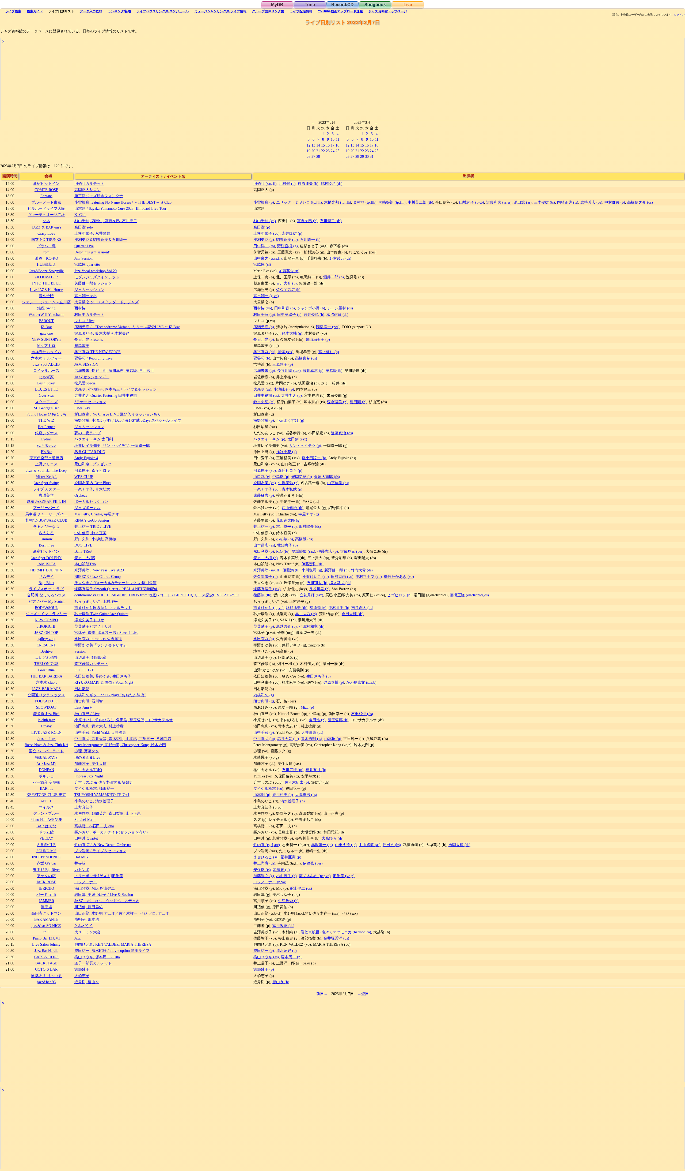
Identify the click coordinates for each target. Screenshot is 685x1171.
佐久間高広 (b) (288, 289)
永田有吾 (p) (263, 639)
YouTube (340, 11)
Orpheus (80, 495)
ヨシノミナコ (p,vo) (269, 882)
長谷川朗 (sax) (289, 370)
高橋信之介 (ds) (640, 202)
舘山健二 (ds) (301, 888)
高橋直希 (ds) (306, 358)
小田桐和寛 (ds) (312, 626)
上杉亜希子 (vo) (266, 233)
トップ (387, 11)
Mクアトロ (46, 345)
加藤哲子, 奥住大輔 (90, 763)
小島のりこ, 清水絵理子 (94, 801)
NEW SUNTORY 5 (46, 339)
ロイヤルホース (46, 370)
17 (332, 145)
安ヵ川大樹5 (84, 558)
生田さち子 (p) (318, 676)
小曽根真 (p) (263, 202)
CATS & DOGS (46, 957)
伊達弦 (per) (313, 863)
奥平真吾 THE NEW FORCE (97, 352)
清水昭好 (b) (286, 950)
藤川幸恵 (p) (313, 370)
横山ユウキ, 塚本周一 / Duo (97, 957)
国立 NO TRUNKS (46, 239)
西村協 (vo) (262, 308)
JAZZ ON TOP (46, 632)
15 (323, 145)
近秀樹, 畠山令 (86, 982)
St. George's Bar (46, 408)
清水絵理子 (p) (292, 801)
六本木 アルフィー (46, 358)
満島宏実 (81, 345)
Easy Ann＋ (83, 707)
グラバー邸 (46, 246)
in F (46, 932)
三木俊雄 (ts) (544, 202)
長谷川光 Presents (88, 339)
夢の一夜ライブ (87, 433)
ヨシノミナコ (85, 882)
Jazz (77, 938)
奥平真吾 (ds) (264, 352)
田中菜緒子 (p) (289, 314)
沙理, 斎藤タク (86, 751)
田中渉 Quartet (86, 838)
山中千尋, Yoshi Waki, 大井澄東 (100, 732)
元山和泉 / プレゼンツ (92, 464)
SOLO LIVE (84, 670)
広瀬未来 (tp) (264, 370)
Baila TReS (83, 551)
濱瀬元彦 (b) (263, 327)
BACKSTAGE (46, 963)
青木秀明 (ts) (311, 738)
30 (367, 156)
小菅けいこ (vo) (316, 576)
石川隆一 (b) (310, 239)
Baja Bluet (46, 583)
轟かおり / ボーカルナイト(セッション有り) (111, 832)
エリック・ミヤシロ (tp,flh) (299, 202)
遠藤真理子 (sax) (267, 589)
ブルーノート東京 (46, 202)
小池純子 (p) (283, 389)
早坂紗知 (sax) (303, 551)
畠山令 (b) (280, 982)
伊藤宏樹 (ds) (313, 564)
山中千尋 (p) (263, 732)
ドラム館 (46, 832)
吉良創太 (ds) (362, 607)
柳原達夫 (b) (308, 183)
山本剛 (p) (261, 794)
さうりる (46, 533)
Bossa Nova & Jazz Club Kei (46, 745)
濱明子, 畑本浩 (86, 919)
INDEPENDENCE (46, 857)
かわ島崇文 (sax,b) (361, 682)
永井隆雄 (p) (292, 233)
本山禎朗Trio (85, 564)
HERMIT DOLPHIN (46, 570)
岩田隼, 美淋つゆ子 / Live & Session (103, 894)
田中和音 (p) (284, 308)
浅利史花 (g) (263, 239)
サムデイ (46, 576)
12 (308, 145)
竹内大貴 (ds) (362, 570)
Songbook (375, 4)
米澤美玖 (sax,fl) (266, 570)
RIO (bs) (283, 551)
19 (308, 151)
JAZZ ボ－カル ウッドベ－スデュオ (106, 901)
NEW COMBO (46, 620)
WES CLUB (83, 476)
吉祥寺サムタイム (46, 352)
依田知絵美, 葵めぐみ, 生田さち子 (102, 676)
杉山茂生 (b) (286, 876)
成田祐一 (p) (263, 950)
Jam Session (83, 258)
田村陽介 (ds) (310, 526)
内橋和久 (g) (263, 695)
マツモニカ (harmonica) (352, 932)
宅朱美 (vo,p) (344, 876)
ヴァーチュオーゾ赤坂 (46, 214)
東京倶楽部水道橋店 (46, 458)
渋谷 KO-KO (46, 258)
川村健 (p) (287, 183)
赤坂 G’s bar (46, 863)
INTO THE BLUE (46, 283)
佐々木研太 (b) (297, 782)
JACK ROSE (46, 882)
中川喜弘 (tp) (264, 738)
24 (332, 151)
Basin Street (46, 383)
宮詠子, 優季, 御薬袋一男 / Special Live (106, 632)
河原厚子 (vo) (264, 470)
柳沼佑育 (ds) (337, 314)
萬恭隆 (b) (334, 370)
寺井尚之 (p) (291, 395)
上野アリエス (46, 464)
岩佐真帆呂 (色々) (316, 932)
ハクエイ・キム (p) (269, 439)
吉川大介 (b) (286, 283)
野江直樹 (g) (287, 246)
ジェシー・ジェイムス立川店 (46, 302)
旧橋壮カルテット (89, 183)
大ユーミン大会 (87, 932)
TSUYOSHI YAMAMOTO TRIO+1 (102, 794)
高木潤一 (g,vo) (266, 296)
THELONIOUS (46, 663)
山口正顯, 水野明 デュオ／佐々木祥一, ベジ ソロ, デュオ (121, 913)
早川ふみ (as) (306, 614)
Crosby (46, 726)
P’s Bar (46, 452)
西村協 (80, 308)
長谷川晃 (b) (319, 589)
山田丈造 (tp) (346, 845)
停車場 (46, 907)
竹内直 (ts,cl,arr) (266, 845)
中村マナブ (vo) (369, 576)
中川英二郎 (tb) (420, 202)
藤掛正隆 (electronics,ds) (469, 595)
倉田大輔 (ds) (353, 614)
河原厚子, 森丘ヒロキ (92, 470)
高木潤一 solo (85, 296)
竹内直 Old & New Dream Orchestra (102, 845)
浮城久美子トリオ (89, 620)
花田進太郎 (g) (288, 520)
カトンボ (81, 869)
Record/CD (342, 4)
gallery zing (46, 639)
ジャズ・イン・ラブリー (46, 614)
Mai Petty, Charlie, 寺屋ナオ (96, 514)
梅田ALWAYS (46, 757)
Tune (310, 4)
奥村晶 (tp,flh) (364, 202)
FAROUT (46, 321)
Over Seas (46, 395)
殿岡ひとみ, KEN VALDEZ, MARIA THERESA (112, 944)
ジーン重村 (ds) (340, 308)
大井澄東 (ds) (312, 732)
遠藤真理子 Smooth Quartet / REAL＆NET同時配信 (116, 589)
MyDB (277, 4)
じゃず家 (46, 377)
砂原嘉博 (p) (334, 682)
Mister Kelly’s (46, 476)
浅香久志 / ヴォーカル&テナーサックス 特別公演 (115, 583)
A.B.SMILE (46, 845)
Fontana (46, 196)
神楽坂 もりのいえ (46, 976)
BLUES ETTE (46, 389)
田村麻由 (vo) (342, 576)
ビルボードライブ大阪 (46, 208)
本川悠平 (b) (286, 526)
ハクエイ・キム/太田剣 (93, 439)
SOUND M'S (46, 851)
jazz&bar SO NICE (46, 925)
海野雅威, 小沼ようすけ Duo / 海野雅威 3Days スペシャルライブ (127, 420)
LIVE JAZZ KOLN (46, 732)
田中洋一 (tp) (264, 246)
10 (332, 139)
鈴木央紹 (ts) (264, 402)
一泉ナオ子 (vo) (266, 489)
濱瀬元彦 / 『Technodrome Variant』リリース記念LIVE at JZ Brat (127, 327)
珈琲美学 (46, 495)
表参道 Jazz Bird (46, 714)
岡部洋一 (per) (328, 327)
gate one (46, 333)
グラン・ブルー (46, 813)
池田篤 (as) (523, 202)
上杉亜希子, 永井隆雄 (92, 233)
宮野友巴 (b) (307, 221)
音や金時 (46, 296)
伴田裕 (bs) (392, 845)
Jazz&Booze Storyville (46, 271)
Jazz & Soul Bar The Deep (46, 470)
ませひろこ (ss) (266, 857)
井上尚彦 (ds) (264, 863)
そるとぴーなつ (46, 526)
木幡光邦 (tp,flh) (337, 202)
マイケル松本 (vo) (268, 788)
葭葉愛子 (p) (263, 626)
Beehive (46, 651)
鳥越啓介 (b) (286, 626)
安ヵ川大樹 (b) (265, 558)
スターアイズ (46, 402)
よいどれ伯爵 (46, 657)
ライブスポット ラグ (46, 589)
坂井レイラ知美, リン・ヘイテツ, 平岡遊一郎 (112, 445)
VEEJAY (46, 838)
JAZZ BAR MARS (46, 689)
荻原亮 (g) (318, 607)
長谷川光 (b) (263, 339)
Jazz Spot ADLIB (46, 364)
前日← (322, 994)
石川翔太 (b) (317, 583)
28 (318, 156)
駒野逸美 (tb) (287, 239)
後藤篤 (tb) (262, 595)
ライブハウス (162, 11)
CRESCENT (46, 645)
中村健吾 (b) (614, 202)
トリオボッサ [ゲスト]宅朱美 (98, 876)
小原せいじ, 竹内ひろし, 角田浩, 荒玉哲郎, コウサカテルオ (123, 720)
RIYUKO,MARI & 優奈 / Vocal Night (103, 682)
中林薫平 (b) (339, 607)
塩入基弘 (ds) (340, 583)
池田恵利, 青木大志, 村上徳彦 (99, 726)
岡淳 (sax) (285, 352)
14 (318, 145)
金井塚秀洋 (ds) (336, 938)
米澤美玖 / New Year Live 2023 (99, 570)
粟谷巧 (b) (261, 358)
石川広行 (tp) (292, 770)
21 (318, 151)
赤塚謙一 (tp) (322, 845)
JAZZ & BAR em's (46, 227)
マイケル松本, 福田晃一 (94, 788)
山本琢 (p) (332, 738)
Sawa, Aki (82, 408)
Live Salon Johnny (46, 944)
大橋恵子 (81, 976)
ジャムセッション (89, 289)
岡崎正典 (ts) (567, 202)
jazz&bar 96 (46, 982)
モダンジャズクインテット (96, 277)
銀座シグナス (46, 433)
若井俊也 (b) (314, 314)
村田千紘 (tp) (264, 314)
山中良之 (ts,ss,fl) (267, 258)
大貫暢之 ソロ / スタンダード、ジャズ (106, 302)
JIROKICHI (46, 626)
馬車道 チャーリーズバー (46, 514)
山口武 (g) (261, 476)
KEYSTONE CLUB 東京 (46, 794)
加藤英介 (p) (289, 271)
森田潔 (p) (261, 227)
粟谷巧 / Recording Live (93, 358)
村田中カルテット (89, 314)
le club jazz (46, 720)
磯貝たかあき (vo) (399, 576)
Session (80, 651)
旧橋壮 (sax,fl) (265, 183)
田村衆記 (81, 689)
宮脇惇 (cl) (262, 264)
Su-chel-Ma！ (85, 819)
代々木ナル (46, 445)
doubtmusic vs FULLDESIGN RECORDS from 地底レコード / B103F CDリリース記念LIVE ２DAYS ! (156, 595)
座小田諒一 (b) (314, 458)
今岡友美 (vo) (264, 483)
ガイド (35, 11)
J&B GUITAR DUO (89, 452)
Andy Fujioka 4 (86, 458)
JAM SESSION (86, 364)
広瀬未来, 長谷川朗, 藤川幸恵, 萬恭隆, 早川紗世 (114, 370)
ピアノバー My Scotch (46, 601)
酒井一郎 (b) (333, 277)
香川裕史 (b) (282, 794)
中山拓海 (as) (369, 845)
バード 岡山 (46, 894)
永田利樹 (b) (263, 551)
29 (362, 156)
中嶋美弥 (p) (288, 483)
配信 (301, 11)
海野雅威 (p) (263, 420)
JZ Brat (46, 327)
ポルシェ (46, 776)
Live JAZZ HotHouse (46, 289)
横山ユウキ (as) (266, 957)
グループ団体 (268, 11)
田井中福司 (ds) (266, 395)
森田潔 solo (83, 227)
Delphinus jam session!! (92, 252)
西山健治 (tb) (292, 508)
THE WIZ (46, 420)
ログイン (679, 14)
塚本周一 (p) (291, 957)
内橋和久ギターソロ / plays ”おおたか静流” (110, 695)
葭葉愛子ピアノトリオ (93, 626)
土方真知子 (83, 807)
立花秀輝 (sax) (311, 595)
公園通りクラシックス (46, 695)
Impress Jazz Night (88, 776)
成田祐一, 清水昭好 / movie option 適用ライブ (112, 950)
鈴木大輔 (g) (292, 333)
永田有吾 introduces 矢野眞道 (98, 639)
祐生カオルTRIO (88, 770)
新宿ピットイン (46, 183)
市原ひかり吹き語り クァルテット (103, 607)
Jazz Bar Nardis (46, 950)
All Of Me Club (46, 277)
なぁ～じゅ (46, 738)
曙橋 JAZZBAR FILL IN (46, 501)
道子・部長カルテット (93, 963)
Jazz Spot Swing (46, 483)
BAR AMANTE (46, 919)
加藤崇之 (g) (263, 876)
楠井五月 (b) (316, 770)
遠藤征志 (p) (263, 495)
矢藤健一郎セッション (93, 283)
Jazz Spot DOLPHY (46, 558)
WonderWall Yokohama (46, 314)
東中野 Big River (46, 869)
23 (328, 151)
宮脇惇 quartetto (87, 264)
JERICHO (46, 888)
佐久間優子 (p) (265, 576)
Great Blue (46, 670)
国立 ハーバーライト (46, 751)
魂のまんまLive (87, 757)
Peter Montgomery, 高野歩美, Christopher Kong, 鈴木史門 (120, 745)
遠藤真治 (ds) (342, 433)
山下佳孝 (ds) (338, 483)
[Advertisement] (161, 82)
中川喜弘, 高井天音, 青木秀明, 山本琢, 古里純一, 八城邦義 (122, 738)
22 (323, 151)
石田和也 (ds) (362, 714)
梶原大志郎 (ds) (327, 476)
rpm (46, 252)
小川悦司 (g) (312, 570)
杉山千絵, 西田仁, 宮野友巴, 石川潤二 (105, 221)
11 (337, 139)
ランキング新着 (119, 11)
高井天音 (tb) (288, 738)
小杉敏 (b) (284, 539)
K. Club (80, 214)
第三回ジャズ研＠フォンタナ (98, 196)
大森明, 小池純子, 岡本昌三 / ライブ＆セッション (115, 389)
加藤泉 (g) (281, 869)
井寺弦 (80, 863)
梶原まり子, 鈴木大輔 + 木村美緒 (102, 333)
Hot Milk (81, 857)
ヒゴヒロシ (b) (399, 595)
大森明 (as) (262, 389)
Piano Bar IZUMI (46, 938)
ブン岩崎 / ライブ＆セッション (100, 851)
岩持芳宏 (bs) (591, 202)
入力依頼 (91, 11)
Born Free (46, 545)
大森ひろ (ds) (333, 838)
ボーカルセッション (91, 501)
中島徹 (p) (280, 476)
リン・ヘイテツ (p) (305, 445)
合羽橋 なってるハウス (46, 595)
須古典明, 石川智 (88, 701)
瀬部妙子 (81, 969)
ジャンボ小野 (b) (311, 308)
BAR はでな (46, 826)
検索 (13, 11)
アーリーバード (46, 508)
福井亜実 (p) (291, 857)
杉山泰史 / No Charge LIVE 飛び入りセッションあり (117, 414)
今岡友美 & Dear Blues (92, 483)
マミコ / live (84, 321)
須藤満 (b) (291, 570)
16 (328, 145)
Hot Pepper (46, 427)
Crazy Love (46, 233)
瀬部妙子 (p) (263, 969)
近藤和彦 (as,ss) (499, 202)
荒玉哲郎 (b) (338, 720)
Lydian (46, 439)
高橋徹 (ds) (304, 539)
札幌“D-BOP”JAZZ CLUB (46, 520)
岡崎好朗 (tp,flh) (392, 202)
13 (313, 145)
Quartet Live (84, 246)
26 (308, 156)
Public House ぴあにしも (46, 414)
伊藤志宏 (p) (327, 551)
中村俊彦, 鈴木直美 (90, 533)
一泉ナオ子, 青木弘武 (92, 489)
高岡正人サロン (87, 190)
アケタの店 (46, 876)
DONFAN (46, 770)
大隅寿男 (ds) (306, 794)
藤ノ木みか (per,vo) (315, 876)
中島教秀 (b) (288, 901)
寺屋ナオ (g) (308, 514)
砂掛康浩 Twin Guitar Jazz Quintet (101, 614)
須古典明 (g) (263, 701)
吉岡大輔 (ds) (459, 845)
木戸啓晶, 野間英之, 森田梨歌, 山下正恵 (107, 813)
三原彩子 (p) (282, 364)
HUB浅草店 (46, 264)
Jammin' (46, 539)
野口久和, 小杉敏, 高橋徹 (95, 539)
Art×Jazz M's (46, 763)
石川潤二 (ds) (331, 221)
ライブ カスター (46, 489)
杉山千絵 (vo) (264, 221)
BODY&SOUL (46, 607)
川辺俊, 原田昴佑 (88, 907)
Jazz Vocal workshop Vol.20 (95, 271)
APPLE (46, 801)
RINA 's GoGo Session (91, 520)
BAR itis (46, 788)
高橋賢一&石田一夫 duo (94, 826)
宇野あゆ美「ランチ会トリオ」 (100, 645)
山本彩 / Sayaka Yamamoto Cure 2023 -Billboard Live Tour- (121, 208)
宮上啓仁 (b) (328, 352)
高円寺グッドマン (46, 913)
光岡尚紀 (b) (301, 476)
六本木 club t (46, 682)
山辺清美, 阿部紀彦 (90, 657)
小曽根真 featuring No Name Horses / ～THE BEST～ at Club (123, 202)
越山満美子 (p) (318, 339)
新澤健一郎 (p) (336, 570)
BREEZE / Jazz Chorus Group (97, 576)
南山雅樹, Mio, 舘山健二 (94, 888)
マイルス (46, 807)
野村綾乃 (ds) (331, 183)
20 (313, 151)
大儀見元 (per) (352, 551)
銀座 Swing (46, 308)
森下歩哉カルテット (91, 663)
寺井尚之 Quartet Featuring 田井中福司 (105, 395)
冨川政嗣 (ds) (283, 925)
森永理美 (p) (337, 402)
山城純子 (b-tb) (471, 202)
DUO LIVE (83, 545)
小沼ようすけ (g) (290, 420)
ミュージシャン (220, 11)
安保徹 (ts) (262, 869)
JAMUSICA (46, 564)
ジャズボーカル (87, 508)
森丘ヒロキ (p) (290, 470)
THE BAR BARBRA (46, 676)
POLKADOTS (46, 701)
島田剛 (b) (358, 402)
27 (313, 156)
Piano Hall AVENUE (46, 819)
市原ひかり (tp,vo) (268, 607)
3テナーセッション (90, 402)
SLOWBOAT (46, 707)
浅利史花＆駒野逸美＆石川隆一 (100, 239)
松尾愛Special (85, 383)
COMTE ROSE (46, 190)
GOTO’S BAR (46, 969)
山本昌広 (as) (264, 545)
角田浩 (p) (317, 720)
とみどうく (83, 925)
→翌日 (363, 994)
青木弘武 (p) (292, 489)
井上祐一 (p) (263, 526)
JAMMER (46, 901)
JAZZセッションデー (91, 377)
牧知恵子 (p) (287, 545)
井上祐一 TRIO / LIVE (92, 526)
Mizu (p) (307, 707)
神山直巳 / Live (87, 714)
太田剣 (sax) (297, 439)
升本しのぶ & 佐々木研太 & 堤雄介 (103, 782)
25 (337, 151)
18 (337, 145)
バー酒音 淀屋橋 (46, 782)
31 (372, 156)
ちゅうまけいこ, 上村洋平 (96, 601)
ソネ (46, 221)
